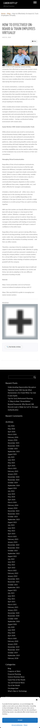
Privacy (25, 725)
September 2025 (14, 452)
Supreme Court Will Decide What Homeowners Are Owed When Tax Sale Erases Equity (22, 393)
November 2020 (13, 616)
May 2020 (11, 633)
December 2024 (13, 477)
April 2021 (11, 602)
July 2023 (11, 525)
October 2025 (13, 449)
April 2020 (11, 636)
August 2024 (12, 488)
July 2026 (11, 426)
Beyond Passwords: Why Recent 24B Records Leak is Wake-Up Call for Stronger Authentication (23, 407)
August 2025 (12, 454)
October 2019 (13, 653)
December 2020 (13, 613)
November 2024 (13, 480)
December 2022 (13, 545)
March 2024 (12, 502)
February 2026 (13, 437)
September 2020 (14, 621)
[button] (37, 700)
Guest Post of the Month (16, 680)
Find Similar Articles (14, 347)
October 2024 (13, 483)
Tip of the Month (14, 685)
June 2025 (11, 460)
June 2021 (11, 596)
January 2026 (12, 440)
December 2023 (13, 511)
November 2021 (13, 582)
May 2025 (11, 463)
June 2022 (11, 562)
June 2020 (11, 630)
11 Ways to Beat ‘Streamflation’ (19, 401)
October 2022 (13, 551)
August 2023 (12, 522)
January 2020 (12, 644)
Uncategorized (13, 688)
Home (3, 14)
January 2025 (12, 474)
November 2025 (13, 446)
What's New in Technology (17, 691)
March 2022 (12, 571)
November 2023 (13, 514)
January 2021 (12, 610)
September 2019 (14, 655)
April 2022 (11, 568)
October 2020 (13, 619)
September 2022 (14, 553)
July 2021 (11, 593)
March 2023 (12, 537)
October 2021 (13, 585)
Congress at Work (14, 671)
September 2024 (14, 486)
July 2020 (11, 627)
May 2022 (11, 565)
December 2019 (13, 647)
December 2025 (13, 443)
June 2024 (11, 494)
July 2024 (11, 491)
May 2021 (11, 599)
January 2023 (12, 542)
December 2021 (13, 579)
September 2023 (14, 520)
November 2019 (13, 650)
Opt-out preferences (17, 725)
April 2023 (11, 534)
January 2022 (12, 576)
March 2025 (12, 468)
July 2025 (11, 457)
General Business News (16, 677)
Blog (8, 14)
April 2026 (11, 432)
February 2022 (13, 573)
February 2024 (13, 505)
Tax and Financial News (16, 683)
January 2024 (12, 508)
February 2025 (13, 471)
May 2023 (11, 531)
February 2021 (13, 607)
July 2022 (11, 559)
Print (34, 41)
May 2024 (11, 497)
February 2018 (13, 658)
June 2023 (11, 528)
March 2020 (12, 639)
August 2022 (12, 556)
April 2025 (11, 466)
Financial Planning (14, 674)
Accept (20, 720)
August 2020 (12, 624)
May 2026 (11, 429)
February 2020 (13, 641)
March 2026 (12, 434)
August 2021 (12, 590)
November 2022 (13, 548)
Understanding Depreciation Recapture (22, 387)
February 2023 (13, 539)
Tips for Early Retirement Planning (20, 398)
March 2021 (12, 605)
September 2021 (14, 587)
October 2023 (13, 517)
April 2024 (11, 500)
